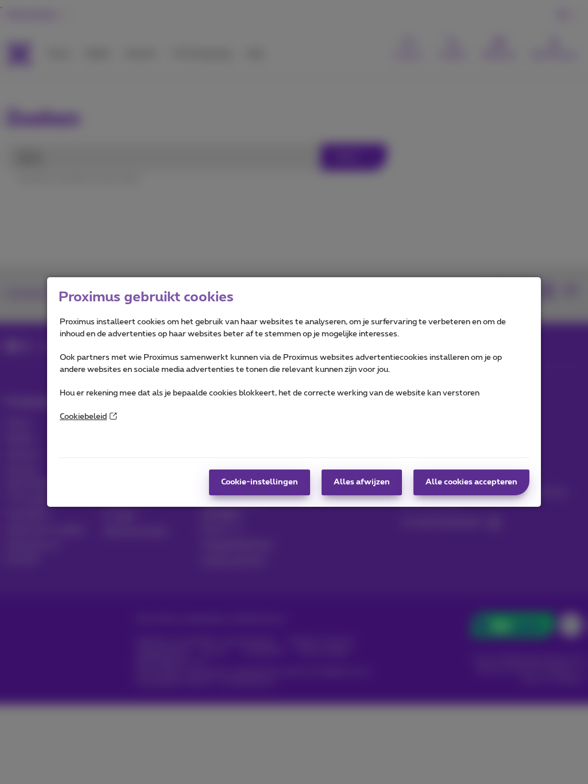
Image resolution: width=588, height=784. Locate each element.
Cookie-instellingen (259, 482)
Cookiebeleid (83, 417)
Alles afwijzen (362, 482)
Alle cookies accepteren (471, 482)
